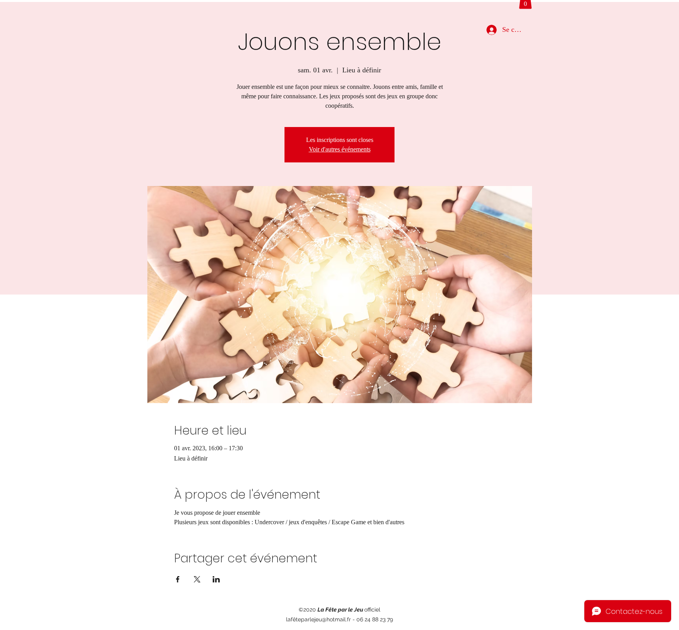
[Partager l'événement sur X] (197, 579)
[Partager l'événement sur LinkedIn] (216, 579)
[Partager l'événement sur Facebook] (178, 579)
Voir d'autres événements (340, 149)
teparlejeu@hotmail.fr (323, 619)
